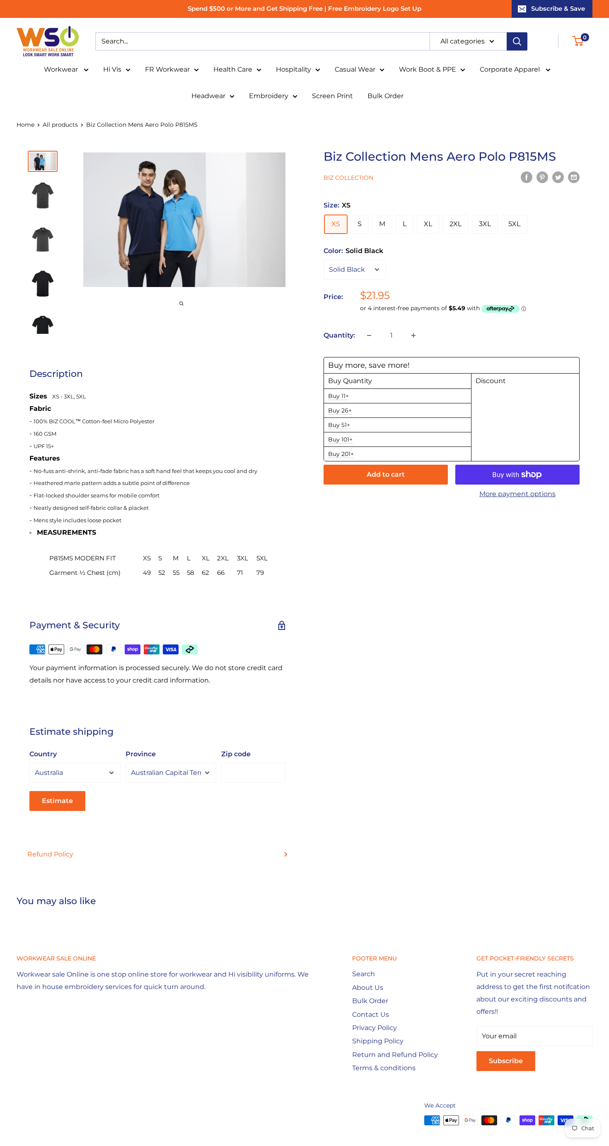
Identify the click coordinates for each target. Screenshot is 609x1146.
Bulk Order (385, 96)
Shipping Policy (378, 1041)
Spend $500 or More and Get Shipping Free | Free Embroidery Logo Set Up (304, 8)
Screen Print (332, 96)
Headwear (208, 96)
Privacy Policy (374, 1028)
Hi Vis (112, 69)
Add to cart (386, 474)
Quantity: (339, 335)
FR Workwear (167, 69)
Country (43, 754)
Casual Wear (355, 69)
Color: (353, 250)
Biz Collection (348, 177)
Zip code (236, 754)
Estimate (57, 801)
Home (25, 124)
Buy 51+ (339, 425)
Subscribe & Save (558, 8)
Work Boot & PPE (427, 69)
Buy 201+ (341, 454)
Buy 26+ (340, 410)
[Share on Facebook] (526, 177)
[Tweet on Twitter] (558, 177)
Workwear (62, 69)
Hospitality (293, 69)
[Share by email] (574, 177)
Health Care (232, 69)
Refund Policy (50, 854)
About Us (367, 988)
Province (141, 754)
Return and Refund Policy (395, 1055)
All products (60, 124)
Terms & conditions (384, 1068)
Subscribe (506, 1061)
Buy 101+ (340, 439)
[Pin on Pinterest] (542, 177)
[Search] (517, 41)
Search (363, 974)
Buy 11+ (338, 396)
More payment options (517, 494)
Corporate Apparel (510, 69)
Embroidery (268, 96)
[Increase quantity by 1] (413, 335)
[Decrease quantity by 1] (369, 335)
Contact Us (370, 1014)
